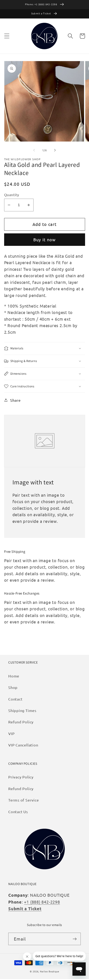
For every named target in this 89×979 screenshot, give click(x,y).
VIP (11, 733)
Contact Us (18, 811)
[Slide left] (33, 150)
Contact (15, 699)
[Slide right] (55, 150)
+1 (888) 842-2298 (42, 901)
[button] (7, 36)
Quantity (11, 194)
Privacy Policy (21, 777)
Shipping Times (22, 710)
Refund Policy (21, 722)
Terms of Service (23, 800)
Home (13, 676)
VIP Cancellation (23, 745)
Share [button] (15, 400)
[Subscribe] (75, 939)
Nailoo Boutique (49, 971)
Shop (13, 687)
